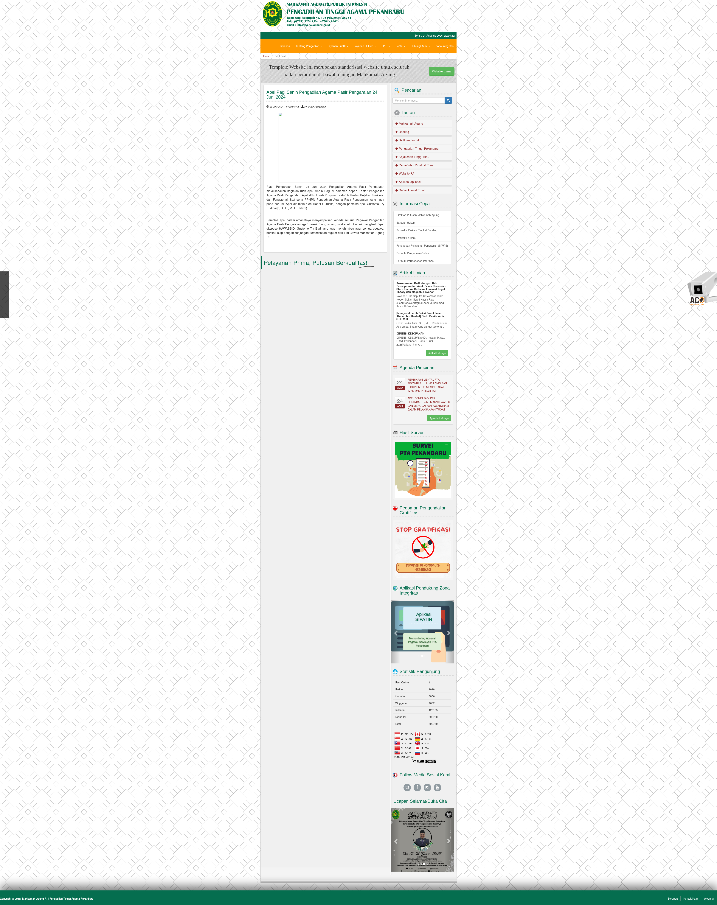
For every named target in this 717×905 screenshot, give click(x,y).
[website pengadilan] (407, 771)
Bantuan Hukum (405, 222)
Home (266, 56)
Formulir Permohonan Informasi (415, 261)
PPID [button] (384, 46)
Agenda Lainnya (439, 418)
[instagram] (427, 771)
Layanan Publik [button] (337, 46)
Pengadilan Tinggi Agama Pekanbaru (71, 882)
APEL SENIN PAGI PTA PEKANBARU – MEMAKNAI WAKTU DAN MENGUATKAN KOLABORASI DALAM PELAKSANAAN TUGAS (429, 403)
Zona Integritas (445, 46)
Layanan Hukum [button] (364, 46)
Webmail (709, 882)
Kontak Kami (690, 882)
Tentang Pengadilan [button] (308, 46)
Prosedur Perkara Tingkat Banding (416, 230)
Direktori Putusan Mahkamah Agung (417, 215)
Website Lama (441, 71)
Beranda (285, 46)
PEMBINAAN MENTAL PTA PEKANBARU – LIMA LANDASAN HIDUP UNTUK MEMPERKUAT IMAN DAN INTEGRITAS (427, 385)
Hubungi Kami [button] (419, 46)
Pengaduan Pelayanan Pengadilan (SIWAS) (422, 245)
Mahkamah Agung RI (34, 882)
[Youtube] (437, 771)
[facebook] (417, 771)
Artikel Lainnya (437, 353)
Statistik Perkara (406, 238)
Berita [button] (399, 46)
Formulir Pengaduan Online (412, 253)
